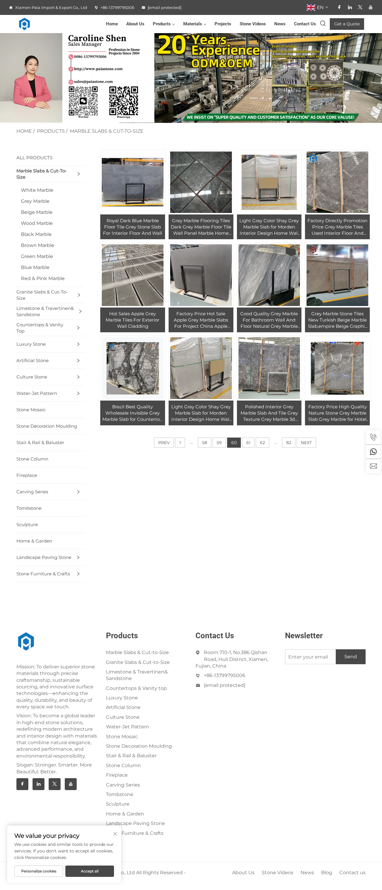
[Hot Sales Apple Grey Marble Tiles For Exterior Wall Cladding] (132, 275)
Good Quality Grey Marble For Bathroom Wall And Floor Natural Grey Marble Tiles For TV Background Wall (269, 320)
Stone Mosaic (31, 409)
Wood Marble (37, 223)
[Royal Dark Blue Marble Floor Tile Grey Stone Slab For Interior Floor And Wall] (132, 182)
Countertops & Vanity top (39, 328)
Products (162, 24)
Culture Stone (31, 377)
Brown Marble (37, 245)
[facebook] (339, 7)
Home (112, 24)
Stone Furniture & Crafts (43, 574)
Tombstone (28, 508)
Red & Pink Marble (43, 278)
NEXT (306, 442)
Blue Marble (35, 267)
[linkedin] (349, 7)
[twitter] (360, 7)
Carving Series (32, 492)
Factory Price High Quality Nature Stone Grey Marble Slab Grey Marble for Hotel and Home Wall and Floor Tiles (337, 413)
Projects (223, 24)
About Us (135, 24)
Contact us (352, 872)
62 (262, 442)
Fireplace (26, 475)
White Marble (37, 190)
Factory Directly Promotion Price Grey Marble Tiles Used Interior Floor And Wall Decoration (337, 227)
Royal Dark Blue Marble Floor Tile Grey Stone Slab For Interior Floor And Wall (132, 227)
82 (288, 442)
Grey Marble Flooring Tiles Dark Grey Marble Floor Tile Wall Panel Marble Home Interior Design (201, 227)
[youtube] (370, 7)
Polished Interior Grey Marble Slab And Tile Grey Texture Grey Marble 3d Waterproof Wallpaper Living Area (269, 413)
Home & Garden (34, 541)
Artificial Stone (32, 360)
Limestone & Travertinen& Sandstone (45, 311)
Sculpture (27, 524)
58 (204, 442)
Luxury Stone (31, 344)
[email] (373, 466)
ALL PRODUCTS (34, 157)
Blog (326, 872)
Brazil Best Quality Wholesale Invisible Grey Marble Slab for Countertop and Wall (132, 413)
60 (234, 442)
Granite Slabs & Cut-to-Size (42, 295)
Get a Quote (347, 24)
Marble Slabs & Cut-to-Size (107, 131)
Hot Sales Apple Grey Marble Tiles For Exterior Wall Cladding (132, 320)
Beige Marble (37, 212)
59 (219, 442)
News (280, 24)
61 (248, 442)
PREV (164, 442)
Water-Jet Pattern (36, 393)
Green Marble (37, 256)
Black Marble (36, 234)
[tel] (373, 437)
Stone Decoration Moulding (46, 426)
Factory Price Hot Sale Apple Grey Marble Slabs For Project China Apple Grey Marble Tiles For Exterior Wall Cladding (201, 320)
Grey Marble (35, 201)
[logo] (28, 24)
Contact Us (305, 24)
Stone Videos (253, 24)
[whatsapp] (373, 451)
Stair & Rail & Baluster (40, 442)
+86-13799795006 (117, 7)
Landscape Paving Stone (43, 557)
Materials (192, 24)
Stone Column (32, 459)
